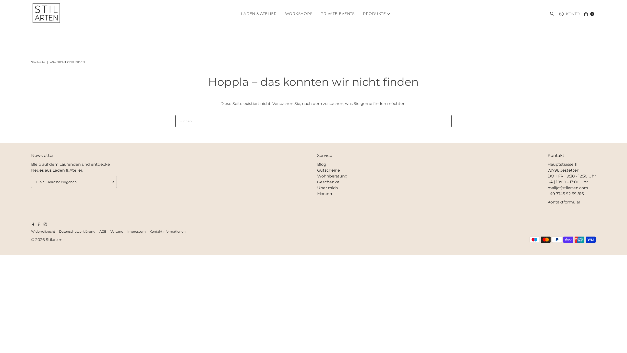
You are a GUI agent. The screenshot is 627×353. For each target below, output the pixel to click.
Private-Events (338, 13)
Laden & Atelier (259, 13)
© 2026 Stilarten (47, 239)
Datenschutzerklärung (77, 231)
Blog (321, 164)
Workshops (299, 13)
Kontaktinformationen (168, 231)
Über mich (327, 188)
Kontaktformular (564, 202)
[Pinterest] (39, 224)
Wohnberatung (332, 176)
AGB (103, 231)
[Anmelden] (111, 182)
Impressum (136, 231)
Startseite (38, 62)
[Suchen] (552, 14)
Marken (324, 193)
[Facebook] (33, 224)
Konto (573, 14)
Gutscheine (328, 170)
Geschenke (328, 182)
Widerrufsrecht (43, 231)
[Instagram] (45, 224)
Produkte (374, 13)
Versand (116, 231)
